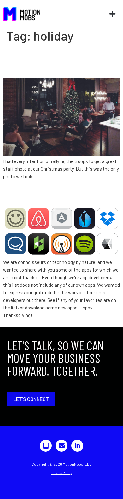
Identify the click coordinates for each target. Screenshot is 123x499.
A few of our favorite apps (59, 195)
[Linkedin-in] (77, 446)
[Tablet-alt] (46, 446)
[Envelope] (61, 446)
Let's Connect (31, 399)
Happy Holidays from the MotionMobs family (56, 60)
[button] (112, 14)
